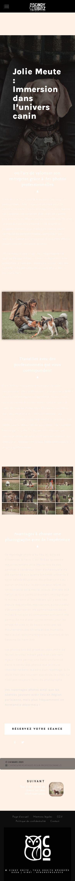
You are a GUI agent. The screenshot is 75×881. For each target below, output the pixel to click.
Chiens (12, 766)
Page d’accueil (20, 817)
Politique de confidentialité (31, 821)
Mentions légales (42, 817)
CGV (60, 817)
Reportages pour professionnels (40, 766)
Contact (54, 821)
